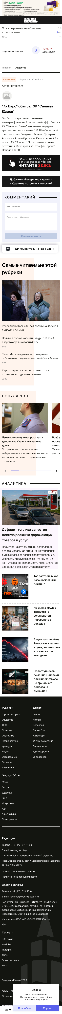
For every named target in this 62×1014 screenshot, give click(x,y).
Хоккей (37, 719)
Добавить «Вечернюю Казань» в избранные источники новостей (31, 181)
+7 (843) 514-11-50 (22, 844)
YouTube (6, 944)
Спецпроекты (9, 819)
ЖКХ (4, 725)
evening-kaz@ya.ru (20, 850)
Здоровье (7, 792)
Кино (4, 797)
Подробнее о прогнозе (12, 52)
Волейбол (38, 725)
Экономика (8, 735)
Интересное (39, 756)
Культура (7, 746)
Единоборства (41, 751)
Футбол (37, 714)
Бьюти (5, 787)
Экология (7, 762)
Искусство (8, 803)
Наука (5, 751)
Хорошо (47, 1008)
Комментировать (31, 236)
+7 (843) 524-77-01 (23, 891)
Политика (7, 730)
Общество (20, 67)
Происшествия (10, 740)
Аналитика (14, 483)
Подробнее (24, 1008)
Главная (6, 67)
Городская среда (11, 714)
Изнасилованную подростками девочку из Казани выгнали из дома (22, 441)
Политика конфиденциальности (19, 876)
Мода (5, 782)
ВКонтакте (7, 939)
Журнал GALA (11, 775)
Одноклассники (10, 960)
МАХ (4, 965)
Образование (9, 756)
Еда (4, 808)
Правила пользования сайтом (18, 871)
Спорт (37, 708)
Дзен (4, 954)
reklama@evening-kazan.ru (24, 896)
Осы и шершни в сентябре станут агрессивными (22, 30)
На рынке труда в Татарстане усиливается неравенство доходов (45, 615)
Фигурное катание (43, 740)
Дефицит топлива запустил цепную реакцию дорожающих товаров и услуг (27, 534)
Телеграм (7, 949)
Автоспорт (39, 735)
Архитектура (9, 813)
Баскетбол (39, 730)
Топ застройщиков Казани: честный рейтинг (46, 580)
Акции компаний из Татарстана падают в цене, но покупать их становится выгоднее (47, 647)
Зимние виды (40, 746)
